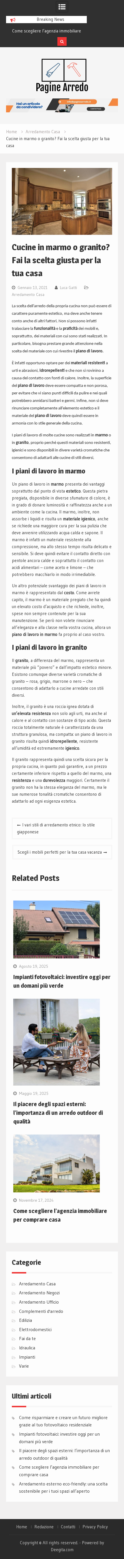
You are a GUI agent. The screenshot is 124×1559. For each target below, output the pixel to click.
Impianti (27, 1357)
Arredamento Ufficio (39, 1302)
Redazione (44, 1526)
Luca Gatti (68, 287)
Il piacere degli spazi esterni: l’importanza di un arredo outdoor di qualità (58, 1113)
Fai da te (27, 1338)
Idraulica (27, 1348)
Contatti (68, 1526)
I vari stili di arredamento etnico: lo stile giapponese (56, 828)
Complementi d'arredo (41, 1311)
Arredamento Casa (28, 294)
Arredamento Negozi (39, 1292)
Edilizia (25, 1320)
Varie (24, 1366)
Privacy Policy (95, 1526)
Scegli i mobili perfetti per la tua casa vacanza (60, 852)
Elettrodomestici (35, 1329)
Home (21, 1526)
